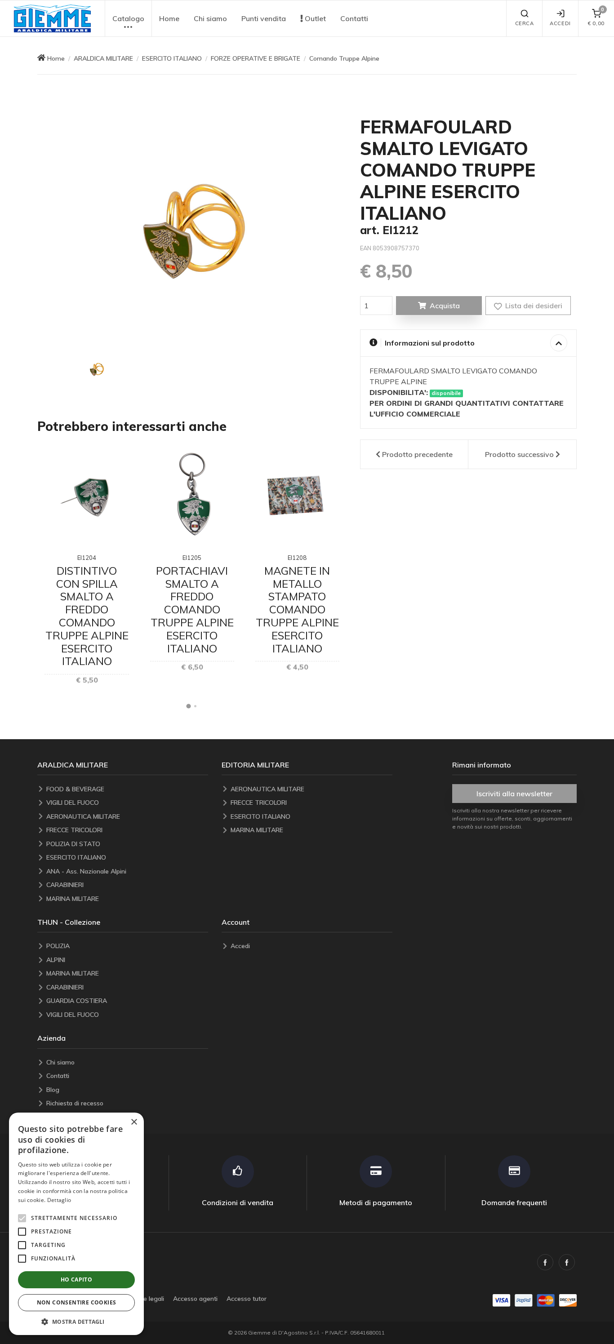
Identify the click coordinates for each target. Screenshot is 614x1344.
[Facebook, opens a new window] (545, 1262)
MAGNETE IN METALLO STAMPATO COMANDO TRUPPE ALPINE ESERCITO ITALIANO (297, 609)
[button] (52, 18)
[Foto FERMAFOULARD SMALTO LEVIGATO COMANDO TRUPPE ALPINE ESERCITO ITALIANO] (96, 369)
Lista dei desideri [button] (532, 305)
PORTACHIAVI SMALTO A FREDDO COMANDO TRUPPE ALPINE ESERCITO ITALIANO (192, 609)
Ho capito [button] (77, 1279)
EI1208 (297, 557)
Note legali (148, 1299)
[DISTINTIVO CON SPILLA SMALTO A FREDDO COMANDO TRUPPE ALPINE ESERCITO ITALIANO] (86, 495)
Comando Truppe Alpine (344, 58)
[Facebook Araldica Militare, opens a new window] (567, 1262)
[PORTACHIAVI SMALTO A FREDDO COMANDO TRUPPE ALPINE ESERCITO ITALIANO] (192, 495)
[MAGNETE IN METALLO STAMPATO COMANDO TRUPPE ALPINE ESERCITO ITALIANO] (297, 495)
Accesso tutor (247, 1299)
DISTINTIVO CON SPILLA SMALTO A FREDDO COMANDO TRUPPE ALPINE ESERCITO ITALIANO (87, 616)
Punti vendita (263, 18)
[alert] (76, 1224)
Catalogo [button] (128, 18)
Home (169, 18)
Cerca (524, 23)
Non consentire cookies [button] (76, 1302)
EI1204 (86, 557)
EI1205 (191, 557)
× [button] (133, 1122)
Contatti (354, 18)
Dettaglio (59, 1200)
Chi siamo (210, 18)
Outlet (314, 18)
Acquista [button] (445, 305)
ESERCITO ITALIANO (172, 58)
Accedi (560, 23)
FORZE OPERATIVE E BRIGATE (255, 58)
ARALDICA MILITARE (103, 58)
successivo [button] (519, 454)
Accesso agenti (195, 1299)
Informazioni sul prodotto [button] (430, 342)
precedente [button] (417, 454)
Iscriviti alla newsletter (514, 793)
